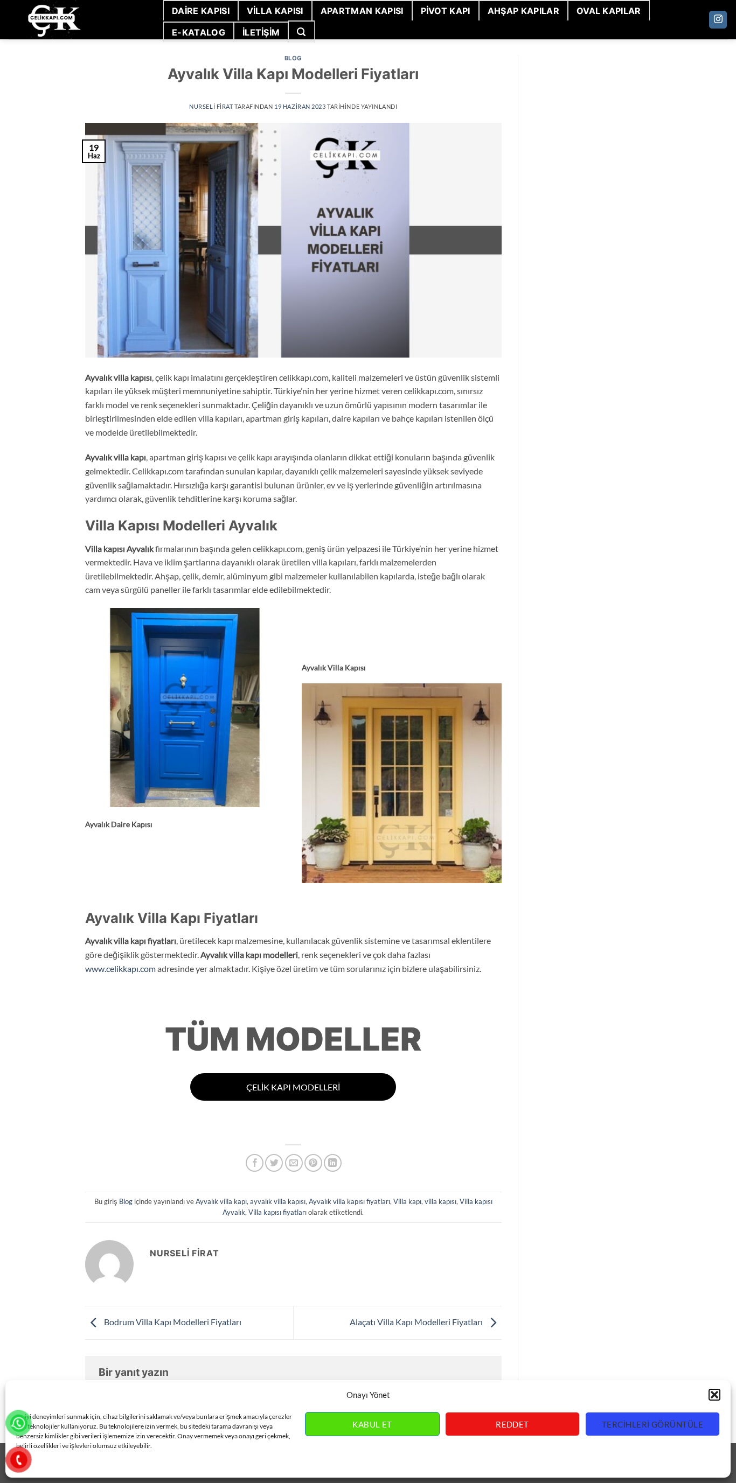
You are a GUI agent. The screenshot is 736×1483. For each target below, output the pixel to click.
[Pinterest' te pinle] (313, 1163)
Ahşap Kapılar (523, 10)
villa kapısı (440, 1201)
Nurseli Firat (211, 106)
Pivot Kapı (445, 10)
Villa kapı (407, 1201)
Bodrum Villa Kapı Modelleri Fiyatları (171, 1322)
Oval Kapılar (609, 10)
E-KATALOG (198, 32)
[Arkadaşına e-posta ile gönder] (294, 1163)
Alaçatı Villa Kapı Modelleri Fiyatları (417, 1322)
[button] (714, 1394)
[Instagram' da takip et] (718, 20)
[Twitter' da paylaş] (274, 1163)
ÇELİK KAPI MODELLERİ (293, 1087)
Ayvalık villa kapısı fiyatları (349, 1201)
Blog (293, 58)
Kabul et (372, 1424)
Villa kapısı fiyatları (277, 1212)
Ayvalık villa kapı (221, 1201)
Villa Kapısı (275, 10)
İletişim (261, 32)
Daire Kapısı (201, 10)
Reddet (512, 1424)
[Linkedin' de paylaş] (333, 1163)
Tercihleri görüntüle (652, 1424)
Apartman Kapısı (362, 10)
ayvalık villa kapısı (277, 1201)
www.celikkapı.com (120, 968)
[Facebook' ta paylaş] (254, 1163)
